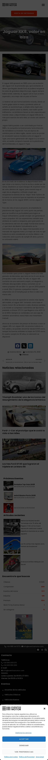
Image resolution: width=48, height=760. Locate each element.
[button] (44, 708)
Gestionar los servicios (23, 733)
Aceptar (24, 739)
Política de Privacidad (27, 757)
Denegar (24, 745)
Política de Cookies (11, 757)
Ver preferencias (24, 752)
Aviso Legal (40, 757)
